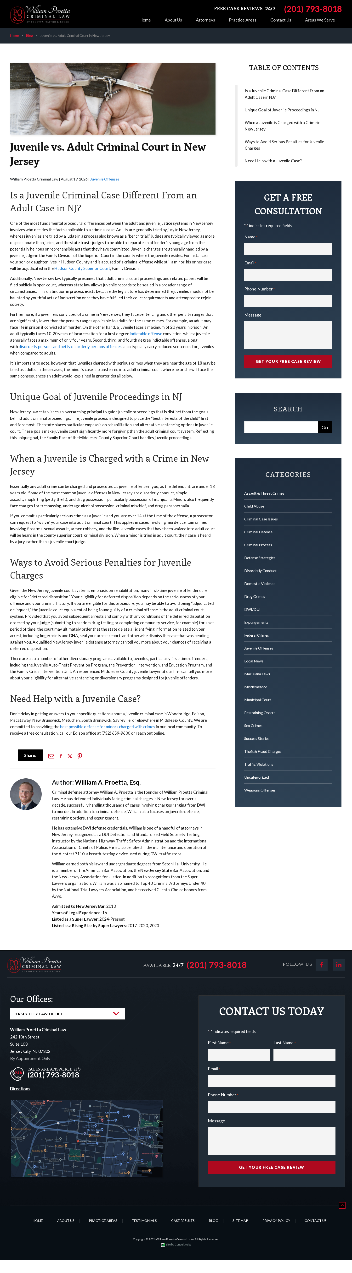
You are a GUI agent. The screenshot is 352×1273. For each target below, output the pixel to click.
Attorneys (205, 19)
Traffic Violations (258, 764)
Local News (253, 661)
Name (250, 236)
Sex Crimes (253, 725)
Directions (20, 1088)
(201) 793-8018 (217, 964)
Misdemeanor (255, 686)
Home (145, 19)
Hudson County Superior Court (82, 268)
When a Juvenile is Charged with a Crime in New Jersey (282, 125)
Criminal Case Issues (261, 519)
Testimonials (144, 1220)
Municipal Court (257, 699)
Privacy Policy (276, 1220)
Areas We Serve (320, 19)
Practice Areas (242, 19)
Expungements (256, 622)
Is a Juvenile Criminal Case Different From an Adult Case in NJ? (284, 94)
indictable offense (146, 333)
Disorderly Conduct (260, 570)
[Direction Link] (87, 1103)
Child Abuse (254, 506)
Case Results (183, 1220)
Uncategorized (256, 777)
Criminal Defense (258, 532)
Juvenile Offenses (104, 179)
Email (250, 262)
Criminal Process (258, 544)
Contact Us (280, 19)
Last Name (284, 1042)
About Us (173, 19)
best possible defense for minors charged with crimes (107, 726)
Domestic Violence (259, 583)
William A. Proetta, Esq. (108, 782)
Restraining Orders (259, 712)
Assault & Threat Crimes (264, 493)
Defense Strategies (259, 557)
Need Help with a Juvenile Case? (273, 160)
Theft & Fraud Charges (263, 751)
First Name (219, 1042)
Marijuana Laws (257, 674)
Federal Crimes (256, 635)
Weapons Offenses (260, 790)
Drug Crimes (254, 596)
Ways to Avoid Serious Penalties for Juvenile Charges (284, 145)
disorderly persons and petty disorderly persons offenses (70, 346)
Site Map (240, 1220)
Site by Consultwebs (178, 1244)
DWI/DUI (252, 609)
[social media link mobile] (322, 965)
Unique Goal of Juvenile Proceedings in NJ (282, 109)
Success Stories (256, 738)
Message (252, 314)
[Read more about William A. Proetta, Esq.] (26, 780)
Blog (29, 35)
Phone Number (259, 288)
